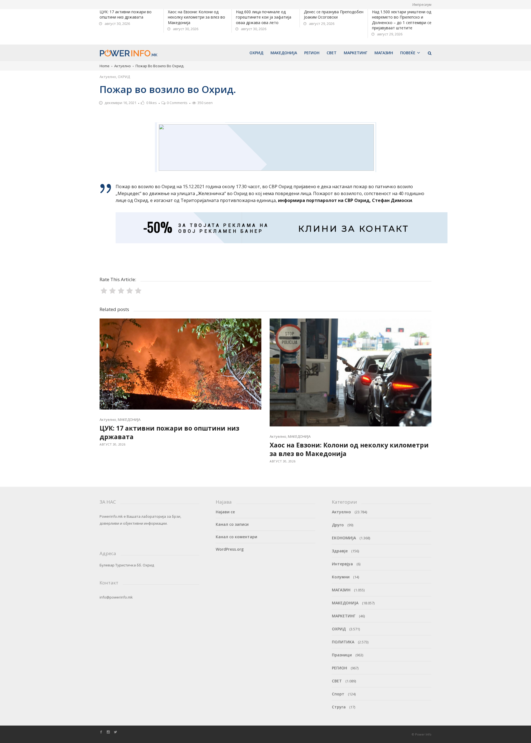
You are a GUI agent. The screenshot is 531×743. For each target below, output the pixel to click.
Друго (338, 524)
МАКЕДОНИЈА (129, 419)
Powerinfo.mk (111, 516)
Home (105, 65)
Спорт (338, 694)
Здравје (340, 550)
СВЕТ (337, 681)
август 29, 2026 (321, 23)
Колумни (341, 576)
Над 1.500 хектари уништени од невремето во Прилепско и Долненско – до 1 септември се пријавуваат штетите (401, 19)
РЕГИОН (339, 667)
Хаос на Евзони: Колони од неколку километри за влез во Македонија (196, 17)
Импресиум (421, 4)
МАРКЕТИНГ (343, 615)
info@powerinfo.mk (116, 597)
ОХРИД (124, 76)
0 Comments (177, 102)
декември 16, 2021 (120, 102)
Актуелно (122, 65)
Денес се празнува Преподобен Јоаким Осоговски (333, 14)
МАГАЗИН (341, 589)
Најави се (225, 511)
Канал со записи (232, 524)
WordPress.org (230, 549)
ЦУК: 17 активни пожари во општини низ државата (126, 14)
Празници (342, 654)
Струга (339, 707)
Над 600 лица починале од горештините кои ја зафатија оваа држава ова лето (263, 17)
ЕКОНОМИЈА (344, 537)
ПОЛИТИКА (343, 641)
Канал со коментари (236, 536)
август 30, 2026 (117, 23)
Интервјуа (342, 563)
